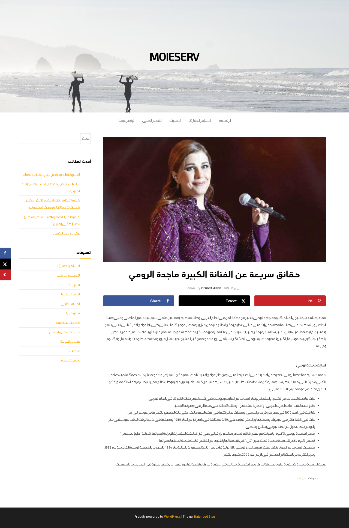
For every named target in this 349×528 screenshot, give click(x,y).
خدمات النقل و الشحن (64, 332)
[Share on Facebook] (5, 253)
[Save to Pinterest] (5, 274)
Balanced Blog (204, 516)
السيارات (175, 120)
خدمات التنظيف (68, 322)
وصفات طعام (70, 360)
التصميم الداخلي (67, 275)
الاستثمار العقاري (200, 120)
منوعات (301, 478)
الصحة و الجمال (70, 294)
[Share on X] (5, 264)
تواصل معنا (126, 120)
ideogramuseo (211, 288)
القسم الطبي (151, 120)
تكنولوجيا (73, 313)
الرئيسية (225, 120)
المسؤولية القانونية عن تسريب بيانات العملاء (51, 174)
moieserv (174, 56)
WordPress (172, 516)
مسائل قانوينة (70, 341)
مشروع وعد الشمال (66, 233)
